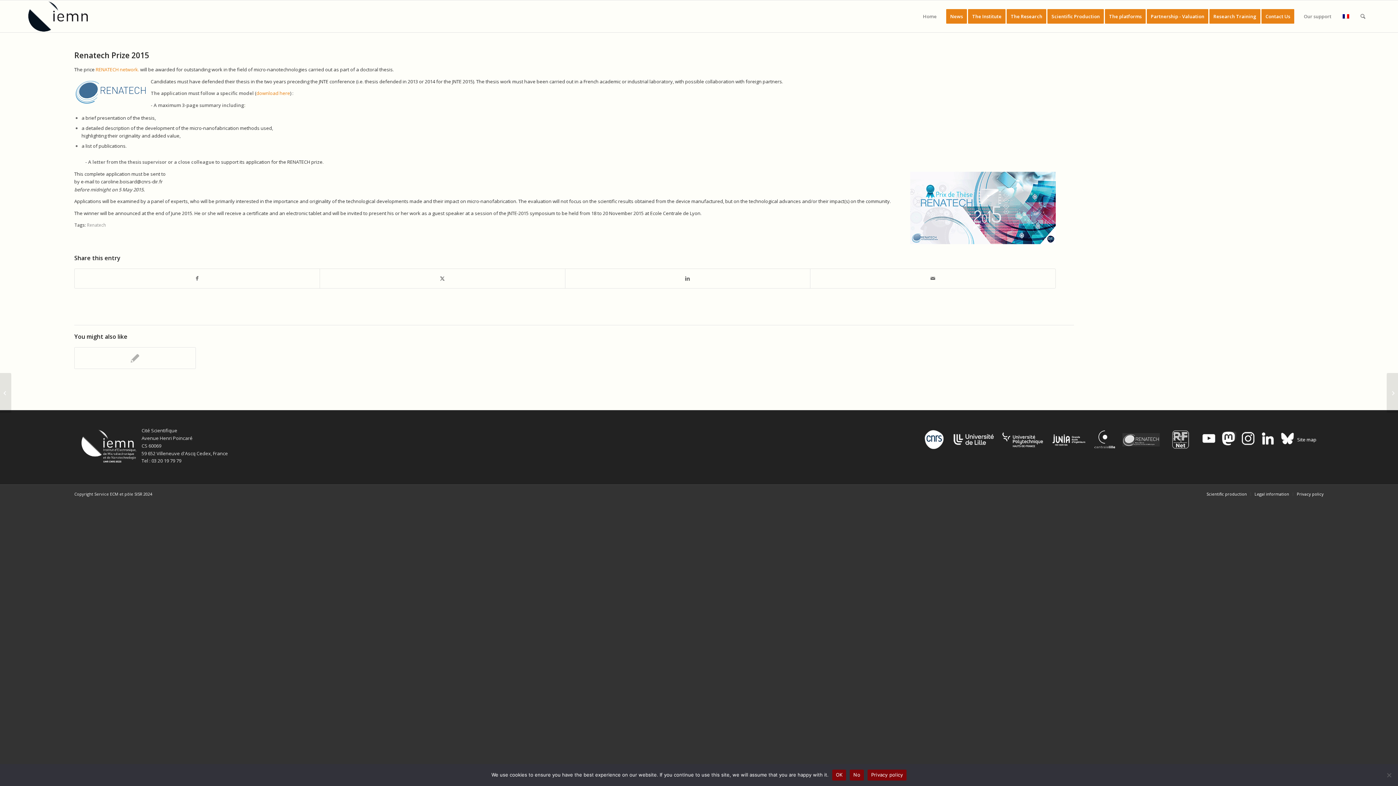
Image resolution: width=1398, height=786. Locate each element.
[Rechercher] (1363, 16)
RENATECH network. (118, 69)
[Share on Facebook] (197, 278)
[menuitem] (929, 16)
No (856, 775)
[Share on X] (442, 278)
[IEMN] (63, 16)
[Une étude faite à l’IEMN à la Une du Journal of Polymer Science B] (1392, 393)
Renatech (96, 225)
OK (839, 775)
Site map (1306, 439)
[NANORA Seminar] (5, 393)
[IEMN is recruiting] (135, 358)
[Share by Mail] (932, 278)
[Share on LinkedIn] (687, 278)
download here (273, 93)
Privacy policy (887, 775)
